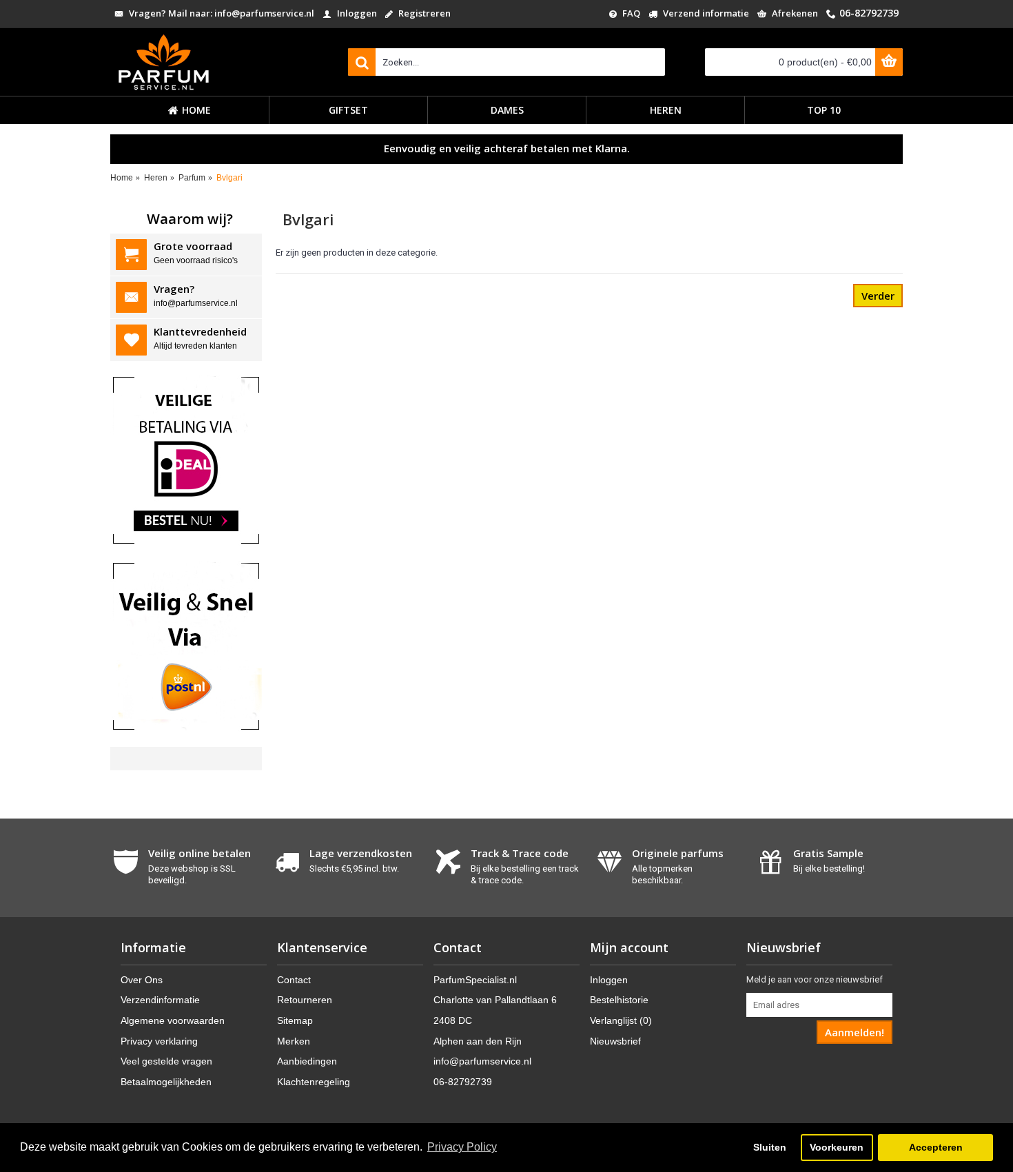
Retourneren (304, 999)
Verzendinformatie (160, 999)
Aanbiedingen (307, 1061)
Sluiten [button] (769, 1147)
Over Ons (142, 979)
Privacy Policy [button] (462, 1147)
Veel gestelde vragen (166, 1061)
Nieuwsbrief (615, 1041)
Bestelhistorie (619, 999)
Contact (294, 979)
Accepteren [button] (936, 1147)
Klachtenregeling (313, 1081)
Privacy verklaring (159, 1041)
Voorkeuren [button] (836, 1147)
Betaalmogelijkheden (166, 1081)
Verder (877, 295)
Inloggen (609, 979)
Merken (293, 1041)
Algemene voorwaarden (173, 1020)
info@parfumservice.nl (482, 1061)
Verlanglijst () (621, 1020)
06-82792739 (462, 1081)
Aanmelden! (854, 1032)
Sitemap (295, 1020)
